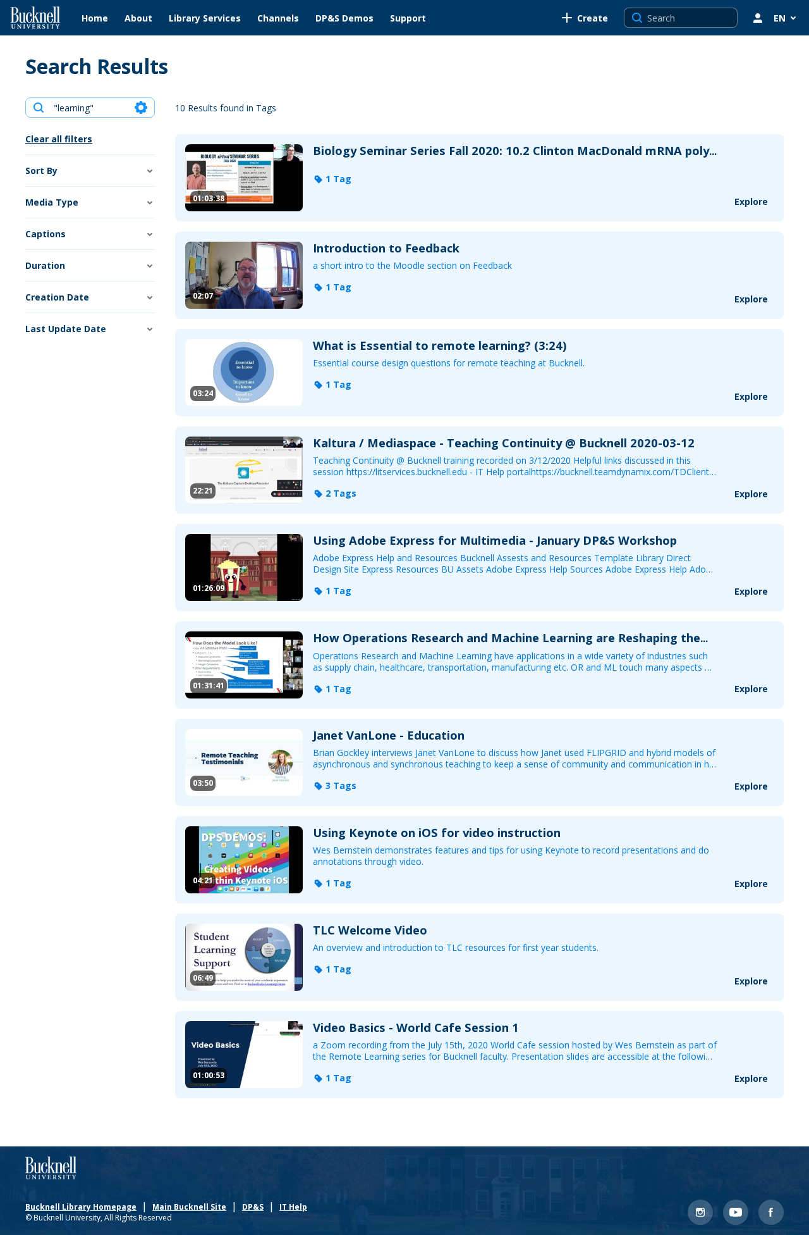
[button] (332, 179)
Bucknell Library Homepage (81, 1208)
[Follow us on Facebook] (771, 1212)
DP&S (253, 1208)
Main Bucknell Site (189, 1208)
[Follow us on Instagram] (700, 1212)
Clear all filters (58, 139)
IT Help (293, 1208)
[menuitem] (95, 18)
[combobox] (89, 107)
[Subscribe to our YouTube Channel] (735, 1212)
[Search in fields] (141, 107)
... (515, 151)
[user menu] (758, 18)
